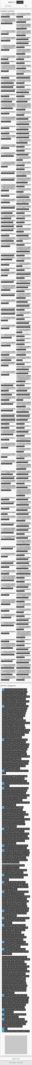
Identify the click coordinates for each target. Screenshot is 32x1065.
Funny (22, 802)
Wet (6, 1019)
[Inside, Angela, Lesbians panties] (23, 604)
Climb (11, 404)
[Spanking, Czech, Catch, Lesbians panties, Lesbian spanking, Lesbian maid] (8, 530)
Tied (7, 997)
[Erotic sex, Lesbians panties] (8, 293)
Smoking (22, 961)
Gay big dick (15, 814)
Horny (10, 838)
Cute (27, 747)
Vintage (20, 1014)
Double (8, 776)
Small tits (17, 988)
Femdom (7, 788)
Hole (8, 836)
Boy (25, 711)
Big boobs (11, 715)
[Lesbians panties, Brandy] (8, 280)
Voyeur (6, 1014)
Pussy (16, 925)
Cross (3, 588)
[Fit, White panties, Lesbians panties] (8, 38)
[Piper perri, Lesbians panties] (8, 312)
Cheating (14, 749)
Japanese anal (23, 860)
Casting (13, 744)
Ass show (4, 173)
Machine (10, 901)
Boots (9, 711)
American (5, 696)
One (2, 674)
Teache (18, 563)
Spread (3, 156)
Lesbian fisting (23, 28)
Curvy (18, 154)
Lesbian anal (4, 108)
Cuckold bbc (10, 766)
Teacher (5, 1002)
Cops (13, 763)
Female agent (12, 805)
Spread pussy (11, 966)
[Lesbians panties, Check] (23, 41)
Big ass (18, 706)
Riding (6, 942)
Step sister (10, 964)
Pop (2, 457)
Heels (14, 838)
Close (3, 410)
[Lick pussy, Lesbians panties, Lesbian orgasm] (23, 665)
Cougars (27, 305)
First (11, 797)
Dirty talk (5, 781)
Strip (4, 978)
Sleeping (11, 951)
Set (2, 394)
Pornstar (19, 504)
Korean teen (11, 877)
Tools (18, 1007)
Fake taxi (16, 795)
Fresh (8, 790)
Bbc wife (11, 727)
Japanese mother (15, 853)
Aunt (25, 692)
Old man (19, 920)
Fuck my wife (16, 800)
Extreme (26, 783)
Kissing (4, 877)
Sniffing (21, 73)
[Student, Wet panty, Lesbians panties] (8, 136)
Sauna (4, 969)
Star (14, 983)
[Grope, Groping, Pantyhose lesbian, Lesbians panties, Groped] (23, 51)
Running (6, 365)
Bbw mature (6, 735)
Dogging (13, 776)
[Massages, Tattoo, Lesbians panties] (23, 352)
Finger (18, 35)
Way (6, 514)
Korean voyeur (18, 875)
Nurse (4, 915)
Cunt (3, 661)
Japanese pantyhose (7, 872)
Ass (25, 689)
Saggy (23, 976)
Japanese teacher (20, 637)
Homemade (5, 833)
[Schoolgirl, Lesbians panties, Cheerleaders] (23, 281)
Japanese (17, 850)
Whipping (24, 1021)
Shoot (18, 568)
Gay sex (23, 824)
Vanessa (6, 34)
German (12, 809)
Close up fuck (17, 756)
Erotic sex (4, 295)
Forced (17, 788)
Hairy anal (26, 833)
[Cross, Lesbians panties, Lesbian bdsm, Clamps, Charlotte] (8, 585)
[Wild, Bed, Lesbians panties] (23, 224)
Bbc (22, 708)
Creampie (24, 739)
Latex (19, 882)
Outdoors (4, 309)
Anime (14, 689)
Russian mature (5, 71)
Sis (23, 959)
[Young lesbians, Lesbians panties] (23, 258)
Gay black (16, 821)
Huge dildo (24, 836)
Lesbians (7, 374)
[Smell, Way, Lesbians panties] (8, 512)
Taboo (26, 997)
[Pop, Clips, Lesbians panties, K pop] (8, 454)
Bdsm (26, 706)
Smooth (5, 954)
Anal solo (5, 694)
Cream (8, 763)
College (3, 463)
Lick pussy (7, 246)
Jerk (14, 870)
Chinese (19, 739)
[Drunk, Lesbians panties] (23, 37)
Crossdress (16, 766)
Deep (21, 771)
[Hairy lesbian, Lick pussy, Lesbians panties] (23, 523)
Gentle (4, 821)
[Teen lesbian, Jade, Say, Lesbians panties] (8, 623)
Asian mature (22, 694)
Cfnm (18, 744)
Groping (23, 54)
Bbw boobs (13, 735)
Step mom (19, 662)
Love (23, 882)
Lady (15, 889)
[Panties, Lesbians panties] (23, 135)
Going (11, 385)
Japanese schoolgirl (21, 870)
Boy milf (5, 737)
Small (4, 961)
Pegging (12, 930)
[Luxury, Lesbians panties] (8, 228)
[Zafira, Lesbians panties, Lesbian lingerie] (23, 127)
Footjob (18, 793)
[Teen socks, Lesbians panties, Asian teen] (23, 330)
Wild (18, 226)
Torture (4, 1007)
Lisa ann (25, 884)
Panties (3, 83)
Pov (12, 927)
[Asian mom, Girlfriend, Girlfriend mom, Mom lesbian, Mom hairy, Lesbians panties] (23, 548)
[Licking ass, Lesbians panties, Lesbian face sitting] (23, 571)
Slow (7, 971)
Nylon (6, 911)
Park (2, 213)
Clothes (4, 768)
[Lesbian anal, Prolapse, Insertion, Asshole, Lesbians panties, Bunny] (8, 105)
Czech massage (6, 744)
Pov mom (12, 939)
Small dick (23, 988)
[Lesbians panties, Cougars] (23, 304)
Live (4, 887)
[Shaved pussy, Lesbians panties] (8, 318)
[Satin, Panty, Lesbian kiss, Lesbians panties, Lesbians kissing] (23, 541)
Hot (11, 833)
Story (16, 961)
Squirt (19, 957)
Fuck (9, 793)
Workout (9, 1026)
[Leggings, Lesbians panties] (23, 414)
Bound (16, 727)
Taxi (9, 1002)
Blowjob (5, 711)
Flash (15, 790)
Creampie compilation (8, 761)
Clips (6, 457)
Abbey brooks (7, 121)
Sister (15, 949)
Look (17, 887)
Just (17, 587)
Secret (12, 993)
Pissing (17, 930)
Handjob (11, 829)
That (19, 997)
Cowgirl (4, 756)
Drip (13, 781)
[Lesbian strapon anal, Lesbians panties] (8, 216)
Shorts (4, 990)
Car (16, 751)
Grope (18, 54)
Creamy (23, 766)
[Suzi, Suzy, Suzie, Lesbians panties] (8, 343)
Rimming (5, 946)
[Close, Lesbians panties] (8, 409)
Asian (10, 689)
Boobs (6, 706)
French (4, 793)
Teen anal (10, 1000)
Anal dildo (5, 703)
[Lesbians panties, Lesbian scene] (8, 352)
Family (12, 788)
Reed (18, 315)
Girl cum (27, 819)
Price (18, 287)
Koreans (21, 877)
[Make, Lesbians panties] (23, 371)
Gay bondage (16, 824)
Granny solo (21, 819)
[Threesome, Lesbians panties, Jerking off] (23, 263)
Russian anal (18, 942)
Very (24, 1014)
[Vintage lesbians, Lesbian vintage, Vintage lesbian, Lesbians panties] (8, 47)
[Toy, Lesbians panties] (8, 257)
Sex (28, 966)
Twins (23, 1005)
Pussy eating (19, 160)
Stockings (5, 973)
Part (16, 932)
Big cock (5, 718)
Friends (3, 226)
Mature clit (8, 360)
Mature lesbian (20, 59)
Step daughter (25, 474)
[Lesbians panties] (23, 45)
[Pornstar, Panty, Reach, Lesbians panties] (23, 502)
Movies (14, 906)
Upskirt (6, 1009)
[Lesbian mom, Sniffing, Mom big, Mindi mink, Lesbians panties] (23, 179)
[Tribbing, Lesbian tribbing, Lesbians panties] (8, 665)
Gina (7, 303)
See (2, 34)
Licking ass (8, 483)
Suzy (5, 345)
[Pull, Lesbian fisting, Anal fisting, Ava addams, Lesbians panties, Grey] (23, 26)
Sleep (21, 951)
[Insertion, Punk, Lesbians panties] (8, 326)
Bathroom (10, 730)
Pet (24, 298)
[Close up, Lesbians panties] (23, 651)
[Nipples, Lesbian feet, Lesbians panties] (23, 140)
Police (16, 935)
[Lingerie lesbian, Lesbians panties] (23, 80)
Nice (4, 913)
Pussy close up (6, 935)
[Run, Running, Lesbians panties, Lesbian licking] (8, 363)
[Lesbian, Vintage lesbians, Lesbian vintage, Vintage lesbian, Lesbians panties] (8, 577)
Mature (26, 891)
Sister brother (13, 976)
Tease (3, 483)
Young (10, 1031)
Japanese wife (6, 857)
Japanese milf (25, 855)
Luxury (3, 230)
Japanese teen (16, 855)
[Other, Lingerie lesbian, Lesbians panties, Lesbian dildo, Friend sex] (8, 645)
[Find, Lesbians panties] (23, 418)
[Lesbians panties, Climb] (8, 402)
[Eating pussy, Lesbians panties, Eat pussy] (23, 238)
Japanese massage (7, 855)
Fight (12, 802)
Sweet (9, 617)
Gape (15, 807)
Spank (24, 969)
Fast (14, 797)
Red (26, 944)
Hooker (16, 841)
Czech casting (25, 756)
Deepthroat (10, 778)
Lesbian (3, 580)
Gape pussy (5, 819)
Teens (22, 1007)
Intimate (5, 848)
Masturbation (26, 896)
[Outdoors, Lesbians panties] (8, 308)
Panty (18, 119)
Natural (9, 915)
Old (24, 918)
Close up (19, 653)
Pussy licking (9, 463)
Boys (22, 735)
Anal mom (26, 701)
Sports (25, 985)
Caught (18, 520)
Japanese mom (25, 850)
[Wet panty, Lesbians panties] (23, 76)
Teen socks (19, 332)
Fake (3, 447)
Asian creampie (13, 699)
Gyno (17, 809)
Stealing (18, 115)
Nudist (22, 911)
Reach (27, 504)
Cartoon (24, 751)
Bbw (14, 706)
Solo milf (11, 988)
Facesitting (9, 795)
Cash (4, 766)
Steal (23, 115)
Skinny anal (5, 976)
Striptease (19, 969)
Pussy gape (5, 930)
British (16, 723)
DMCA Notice (20, 1062)
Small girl (23, 981)
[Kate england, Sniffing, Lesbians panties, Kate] (8, 99)
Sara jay (24, 964)
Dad (4, 776)
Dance (16, 771)
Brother (13, 720)
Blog (11, 2)
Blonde (23, 720)
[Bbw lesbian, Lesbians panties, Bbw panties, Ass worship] (8, 164)
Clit (13, 751)
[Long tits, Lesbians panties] (8, 178)
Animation (7, 16)
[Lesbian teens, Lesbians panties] (8, 56)
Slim (13, 978)
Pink (26, 927)
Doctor (26, 771)
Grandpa (5, 824)
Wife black (14, 1019)
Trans (20, 1000)
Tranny (4, 1000)
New (14, 911)
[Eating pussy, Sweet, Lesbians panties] (8, 615)
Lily (27, 887)
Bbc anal (11, 732)
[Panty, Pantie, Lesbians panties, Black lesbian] (23, 627)
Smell (3, 23)
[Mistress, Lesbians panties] (8, 253)
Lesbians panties (24, 39)
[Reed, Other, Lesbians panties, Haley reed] (23, 312)
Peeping (23, 520)
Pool (24, 937)
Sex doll (7, 202)
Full (3, 797)
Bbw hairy (5, 732)
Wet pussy (19, 251)
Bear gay (20, 718)
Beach (14, 708)
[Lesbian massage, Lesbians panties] (23, 216)
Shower (27, 959)
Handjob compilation (8, 841)
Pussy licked (5, 939)
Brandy (11, 282)
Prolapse (10, 108)
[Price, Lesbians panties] (23, 285)
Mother (18, 674)
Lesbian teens (5, 59)
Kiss (16, 877)
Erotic (14, 783)
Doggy (22, 778)
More (11, 896)
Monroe (18, 474)
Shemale (16, 951)
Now (18, 911)
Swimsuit (23, 971)
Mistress (3, 255)
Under (11, 1012)
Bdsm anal (22, 727)
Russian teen (6, 944)
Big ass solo (10, 725)
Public (4, 927)
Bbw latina (11, 723)
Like (9, 884)
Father (9, 800)
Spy (3, 957)
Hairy (6, 829)
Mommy (5, 901)
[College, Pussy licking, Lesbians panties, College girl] (8, 461)
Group (11, 819)
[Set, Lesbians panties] (8, 393)
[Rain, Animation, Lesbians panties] (8, 14)
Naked (12, 913)
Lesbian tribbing (10, 668)
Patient (18, 22)
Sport (3, 434)
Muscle (20, 901)
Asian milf (11, 694)
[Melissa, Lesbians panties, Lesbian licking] (8, 238)
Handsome (16, 831)
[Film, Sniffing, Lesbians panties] (23, 71)
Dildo (4, 773)
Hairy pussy (17, 836)
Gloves (26, 814)
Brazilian (17, 730)
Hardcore (19, 838)
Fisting (26, 788)
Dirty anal (19, 776)
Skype (11, 971)
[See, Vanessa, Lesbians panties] (8, 31)
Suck (27, 976)
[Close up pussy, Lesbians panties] (8, 388)
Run (2, 365)
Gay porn (13, 812)
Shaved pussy (4, 320)
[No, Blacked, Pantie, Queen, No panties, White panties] (23, 99)
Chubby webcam (7, 747)
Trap (18, 538)
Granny (10, 807)
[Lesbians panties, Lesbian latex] (23, 444)
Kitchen (25, 875)
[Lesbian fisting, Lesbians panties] (23, 449)
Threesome (19, 266)
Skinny (9, 954)
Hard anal (22, 841)
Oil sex (9, 923)
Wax (14, 1026)
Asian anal (13, 701)
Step (13, 959)
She (16, 964)
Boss (4, 725)
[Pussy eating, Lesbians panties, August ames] (23, 157)
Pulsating (16, 937)
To (27, 1000)
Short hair (5, 983)
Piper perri (4, 313)
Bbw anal (10, 713)
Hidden (16, 829)
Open (6, 918)
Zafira (18, 129)
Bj (10, 706)
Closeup (5, 742)
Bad (18, 302)
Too (4, 1005)
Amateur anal (6, 701)
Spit (10, 973)
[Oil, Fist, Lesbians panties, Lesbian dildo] (8, 536)
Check (26, 43)
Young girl (23, 1031)
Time (15, 997)
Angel (16, 694)
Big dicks (21, 732)
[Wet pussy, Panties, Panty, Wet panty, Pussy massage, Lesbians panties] (23, 248)
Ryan (24, 942)
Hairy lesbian (20, 526)
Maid (19, 894)
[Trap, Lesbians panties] (23, 536)
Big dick (18, 720)
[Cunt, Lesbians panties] (8, 659)
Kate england (4, 101)
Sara (4, 985)
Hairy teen (23, 176)
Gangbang (20, 807)
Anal (6, 689)
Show (8, 961)
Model (19, 906)
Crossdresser (17, 742)
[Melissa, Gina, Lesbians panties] (8, 300)
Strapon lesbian (20, 458)
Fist (5, 539)
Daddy (25, 776)
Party (6, 925)
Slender (17, 978)
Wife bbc (23, 1024)
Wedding (5, 1024)
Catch (12, 532)
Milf (3, 894)
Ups (11, 1009)
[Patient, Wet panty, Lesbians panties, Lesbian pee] (23, 19)
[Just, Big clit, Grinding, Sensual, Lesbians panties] (23, 584)
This (23, 1002)
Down (17, 781)
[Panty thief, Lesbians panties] (23, 272)
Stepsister (4, 207)
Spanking (3, 532)
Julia (23, 865)
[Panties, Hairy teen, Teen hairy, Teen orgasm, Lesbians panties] (23, 173)
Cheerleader (19, 298)
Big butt (27, 730)
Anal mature (22, 699)
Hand (18, 559)
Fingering (4, 337)
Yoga (6, 1031)
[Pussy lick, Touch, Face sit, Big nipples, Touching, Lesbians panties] (23, 404)
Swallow (13, 969)
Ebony (6, 783)
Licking (3, 202)
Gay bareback (12, 826)
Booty (22, 730)
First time (24, 797)
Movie (24, 899)
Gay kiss (22, 197)
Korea (6, 875)
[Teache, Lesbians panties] (23, 561)
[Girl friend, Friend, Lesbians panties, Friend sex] (23, 347)
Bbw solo (18, 715)
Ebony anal (20, 783)
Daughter (16, 778)
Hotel (4, 836)
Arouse (26, 133)
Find (18, 420)
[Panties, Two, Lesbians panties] (23, 609)
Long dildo (19, 441)
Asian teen (11, 696)
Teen (3, 604)
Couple (18, 92)
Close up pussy (5, 390)
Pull (17, 28)
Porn (18, 203)
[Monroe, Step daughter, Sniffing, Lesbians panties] (23, 471)
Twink (18, 1002)
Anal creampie (12, 703)
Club (21, 761)
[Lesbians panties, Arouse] (23, 131)
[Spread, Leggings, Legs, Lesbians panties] (8, 153)
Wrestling (17, 1024)
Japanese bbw (14, 857)
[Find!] (25, 6)
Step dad (19, 973)
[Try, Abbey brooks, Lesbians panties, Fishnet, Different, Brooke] (8, 118)
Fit (2, 40)
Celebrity (24, 749)
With (10, 1021)
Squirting (20, 985)
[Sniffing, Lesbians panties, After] (23, 206)
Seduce (4, 981)
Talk (9, 1007)
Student (3, 138)
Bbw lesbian (4, 166)
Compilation (12, 739)
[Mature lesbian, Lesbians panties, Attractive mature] (23, 56)
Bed (21, 226)
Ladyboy (5, 884)
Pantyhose (22, 925)
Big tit (9, 737)
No (17, 101)
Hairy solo (5, 843)
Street (13, 973)
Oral (24, 920)
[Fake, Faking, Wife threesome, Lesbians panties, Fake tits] (8, 445)
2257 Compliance (12, 1062)
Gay (6, 807)
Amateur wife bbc (7, 692)
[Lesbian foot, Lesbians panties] (8, 273)
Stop (28, 971)
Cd (19, 751)
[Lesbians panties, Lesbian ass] (23, 481)
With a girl (10, 1024)
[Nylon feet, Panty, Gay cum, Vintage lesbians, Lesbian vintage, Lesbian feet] (8, 287)
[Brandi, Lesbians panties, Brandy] (23, 409)
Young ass (19, 390)
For (12, 790)
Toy (2, 259)
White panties (7, 40)
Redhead (12, 944)
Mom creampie (13, 891)
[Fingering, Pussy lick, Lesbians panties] (8, 335)
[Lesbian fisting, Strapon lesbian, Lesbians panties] (23, 229)
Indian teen (11, 848)
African (23, 703)
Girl (17, 812)
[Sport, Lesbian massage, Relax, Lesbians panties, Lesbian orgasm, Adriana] (8, 431)
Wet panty (23, 22)
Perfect (10, 937)
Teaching (9, 490)
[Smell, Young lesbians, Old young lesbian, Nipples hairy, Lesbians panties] (8, 20)
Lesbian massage (20, 218)
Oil (2, 539)
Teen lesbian (4, 625)
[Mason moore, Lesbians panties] (23, 189)
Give (10, 814)
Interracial (20, 845)
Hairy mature (12, 843)
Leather (14, 884)
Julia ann (5, 862)
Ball (14, 737)
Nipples (18, 142)
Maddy (18, 369)
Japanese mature (25, 853)
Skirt (24, 973)
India (15, 845)
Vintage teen (6, 1016)
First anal (5, 805)
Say (12, 625)
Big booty (5, 715)
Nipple (8, 913)
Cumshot (14, 754)
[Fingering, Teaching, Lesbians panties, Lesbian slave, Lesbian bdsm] (8, 487)
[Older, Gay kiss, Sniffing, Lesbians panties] (23, 194)
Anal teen (19, 701)
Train (18, 499)
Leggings (8, 156)
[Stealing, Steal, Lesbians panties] (23, 112)
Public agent (21, 927)
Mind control (19, 16)
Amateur (15, 692)
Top (25, 995)
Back (18, 735)
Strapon (24, 957)
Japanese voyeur (7, 867)
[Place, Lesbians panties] (8, 546)
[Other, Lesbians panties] (23, 430)
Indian (6, 845)
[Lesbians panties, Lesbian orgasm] (23, 677)
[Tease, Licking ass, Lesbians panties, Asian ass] (8, 481)
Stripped (8, 985)
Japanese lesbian (20, 495)
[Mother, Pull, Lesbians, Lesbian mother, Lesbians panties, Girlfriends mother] (23, 671)
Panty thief (19, 274)
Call (8, 759)
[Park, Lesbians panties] (8, 211)
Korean (11, 875)
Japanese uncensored (13, 862)
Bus (22, 706)
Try (2, 121)
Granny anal (5, 809)
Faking (6, 447)
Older (18, 197)
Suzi (2, 345)
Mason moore (20, 191)
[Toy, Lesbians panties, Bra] (23, 485)
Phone (4, 932)
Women (18, 124)
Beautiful (5, 723)
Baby (23, 713)
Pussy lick (9, 337)
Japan (4, 853)
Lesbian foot (4, 275)
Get (15, 819)
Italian (25, 845)
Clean (27, 744)
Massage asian (11, 899)
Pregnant (11, 925)
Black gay (22, 723)
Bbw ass (16, 725)
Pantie (3, 87)
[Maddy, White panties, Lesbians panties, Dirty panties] (23, 507)
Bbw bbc (5, 730)
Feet (22, 788)
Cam (4, 751)
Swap (9, 981)
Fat (28, 795)
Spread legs (18, 959)
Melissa (3, 241)
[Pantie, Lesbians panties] (8, 85)
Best (25, 708)
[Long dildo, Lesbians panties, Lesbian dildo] (23, 438)
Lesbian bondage (5, 654)
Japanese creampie (7, 870)
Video (11, 1016)
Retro (10, 946)
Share (18, 983)
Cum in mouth (15, 747)
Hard (12, 836)
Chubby (23, 742)
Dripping (12, 771)
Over (27, 918)
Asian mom (19, 551)
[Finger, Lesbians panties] (23, 618)
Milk (23, 894)
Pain (19, 932)
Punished (25, 390)
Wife (10, 1019)
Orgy (14, 920)
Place (3, 548)
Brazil (23, 715)
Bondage (9, 708)
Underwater (5, 1012)
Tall (24, 1000)
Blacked (21, 101)
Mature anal (5, 896)
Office (4, 920)
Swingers (17, 971)
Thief (26, 1002)
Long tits (3, 180)
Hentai (4, 831)
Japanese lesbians (21, 109)
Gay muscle (5, 817)
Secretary (18, 966)
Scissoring (4, 91)
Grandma (5, 814)
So (18, 981)
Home (22, 831)
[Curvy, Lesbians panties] (23, 153)
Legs (12, 156)
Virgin (15, 1014)
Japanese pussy (6, 865)
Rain (2, 16)
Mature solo (23, 903)
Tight (11, 997)
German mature (5, 190)
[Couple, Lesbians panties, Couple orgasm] (23, 90)
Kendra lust (5, 879)
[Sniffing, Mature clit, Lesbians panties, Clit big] (8, 357)
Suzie (9, 345)
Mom (6, 891)
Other (21, 315)
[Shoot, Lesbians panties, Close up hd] (23, 566)
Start (10, 983)
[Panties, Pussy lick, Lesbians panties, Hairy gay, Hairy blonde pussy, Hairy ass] (23, 466)
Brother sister (17, 713)
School (8, 959)
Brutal (27, 723)
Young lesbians (8, 23)
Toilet (10, 995)
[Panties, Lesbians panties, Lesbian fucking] (8, 80)
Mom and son (17, 896)
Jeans (24, 857)
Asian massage (19, 696)
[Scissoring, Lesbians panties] (8, 89)
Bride (16, 732)
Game (21, 814)
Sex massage (6, 993)
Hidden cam (26, 829)
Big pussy (5, 727)
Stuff (6, 949)
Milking (16, 903)
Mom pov (17, 908)
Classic (4, 759)
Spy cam (5, 966)
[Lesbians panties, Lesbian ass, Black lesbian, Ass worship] (8, 145)
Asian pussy (19, 360)
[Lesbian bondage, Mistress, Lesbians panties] (8, 652)
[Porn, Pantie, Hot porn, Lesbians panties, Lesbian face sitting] (23, 201)
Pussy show (10, 932)
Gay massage (6, 812)
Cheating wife (24, 763)
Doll (10, 781)
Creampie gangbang (16, 759)
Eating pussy (19, 241)
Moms (15, 901)
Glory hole (22, 812)
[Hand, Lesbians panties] (23, 557)
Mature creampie (7, 906)
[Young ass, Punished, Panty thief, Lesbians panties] (23, 388)
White (4, 1026)
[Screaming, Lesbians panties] (23, 325)
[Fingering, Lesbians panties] (8, 414)
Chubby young (11, 768)
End (10, 783)
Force (12, 793)
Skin (4, 971)
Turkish (13, 1002)
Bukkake (14, 718)
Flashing (23, 793)
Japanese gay (15, 867)
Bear (9, 718)
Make (18, 373)
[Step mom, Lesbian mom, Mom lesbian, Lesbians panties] (23, 660)
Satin (18, 544)
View (11, 1014)
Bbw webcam (6, 720)
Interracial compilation (20, 848)
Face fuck (17, 802)
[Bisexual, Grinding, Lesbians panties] (23, 66)
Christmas (10, 756)
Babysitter (18, 737)
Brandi (18, 412)
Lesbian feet (24, 142)
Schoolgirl (19, 283)
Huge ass (20, 833)
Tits (3, 997)
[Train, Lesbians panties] (23, 497)
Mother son (10, 908)
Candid (22, 747)
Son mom (5, 988)
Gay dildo (9, 821)
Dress (4, 778)
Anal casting (5, 699)
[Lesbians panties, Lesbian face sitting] (8, 397)
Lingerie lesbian (20, 83)
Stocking (5, 964)
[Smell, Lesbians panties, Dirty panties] (8, 471)
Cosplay (8, 754)
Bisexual (18, 68)
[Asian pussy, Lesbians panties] (23, 357)
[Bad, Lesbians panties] (23, 300)
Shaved (26, 951)
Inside (18, 607)
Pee (15, 927)
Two (22, 612)
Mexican (26, 901)
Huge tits (5, 838)
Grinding (23, 68)
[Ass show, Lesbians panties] (8, 171)
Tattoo (23, 354)
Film (18, 73)
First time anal (6, 802)
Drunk (18, 39)
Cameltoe (26, 761)
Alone (18, 703)
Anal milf (21, 692)
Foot (4, 790)
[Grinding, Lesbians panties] (8, 476)
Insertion (3, 328)
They (11, 1005)
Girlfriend (25, 551)
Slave (12, 961)
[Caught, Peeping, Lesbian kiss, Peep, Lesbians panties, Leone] (23, 518)
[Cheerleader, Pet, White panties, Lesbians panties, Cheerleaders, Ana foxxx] (23, 295)
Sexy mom (23, 990)
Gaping (15, 817)
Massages (19, 354)
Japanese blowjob (18, 872)
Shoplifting (10, 990)
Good (9, 824)
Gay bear (22, 821)
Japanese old (15, 860)
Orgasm (17, 918)
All (22, 689)
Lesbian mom (20, 182)
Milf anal (5, 903)
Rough (14, 946)
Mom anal (19, 899)
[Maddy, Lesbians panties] (8, 523)
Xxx (6, 1028)
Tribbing (3, 668)
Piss (8, 927)
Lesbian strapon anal (6, 218)
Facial (4, 795)
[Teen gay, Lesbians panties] (23, 393)
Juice (3, 374)
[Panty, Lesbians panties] (23, 117)
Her (21, 829)
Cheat (17, 768)
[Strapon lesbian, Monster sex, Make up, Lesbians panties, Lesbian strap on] (23, 455)
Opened (11, 918)
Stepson (14, 985)
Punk (8, 328)
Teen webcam (17, 1005)
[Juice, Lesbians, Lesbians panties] (8, 372)
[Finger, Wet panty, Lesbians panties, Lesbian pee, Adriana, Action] (23, 32)
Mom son (13, 894)
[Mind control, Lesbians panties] (23, 14)
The (7, 1005)
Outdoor (9, 920)
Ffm (7, 797)
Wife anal (18, 1021)
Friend (24, 349)
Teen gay (19, 394)
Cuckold (10, 742)
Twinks (13, 1007)
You (28, 1031)
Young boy (16, 1031)
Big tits (20, 711)
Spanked (14, 981)
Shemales (16, 990)
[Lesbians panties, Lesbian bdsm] (23, 163)
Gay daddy (5, 826)
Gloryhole (21, 817)
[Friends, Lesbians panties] (8, 224)
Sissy (4, 959)
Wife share (19, 1026)
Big (18, 708)
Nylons (17, 913)
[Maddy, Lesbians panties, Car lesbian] (23, 367)
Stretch (8, 978)
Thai (15, 995)
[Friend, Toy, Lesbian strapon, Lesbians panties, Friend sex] (23, 397)
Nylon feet (4, 290)
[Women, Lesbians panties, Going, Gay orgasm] (23, 121)
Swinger (8, 957)
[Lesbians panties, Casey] (23, 622)
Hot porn (26, 203)
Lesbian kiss (26, 544)
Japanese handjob (16, 865)
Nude (26, 911)
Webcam (5, 1021)
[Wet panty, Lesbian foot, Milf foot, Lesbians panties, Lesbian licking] (23, 594)
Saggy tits (22, 978)
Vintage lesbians (5, 50)
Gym (21, 809)
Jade (9, 625)
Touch (23, 406)
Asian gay (26, 696)
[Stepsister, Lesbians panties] (8, 206)
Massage (20, 891)
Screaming (19, 327)
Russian (11, 942)
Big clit (21, 587)
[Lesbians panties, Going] (8, 383)
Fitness (4, 800)
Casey (26, 624)
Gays (11, 817)
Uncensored (22, 1009)
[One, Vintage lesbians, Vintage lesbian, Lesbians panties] (8, 671)
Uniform (15, 1009)
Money (4, 899)
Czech (8, 532)
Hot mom (9, 831)
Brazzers (15, 711)
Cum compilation (22, 754)
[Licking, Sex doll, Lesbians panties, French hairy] (8, 200)
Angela (22, 607)
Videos (16, 1016)
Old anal (5, 923)
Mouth (4, 908)
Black (4, 708)
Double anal (23, 781)
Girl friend (19, 349)
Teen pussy (7, 604)
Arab (19, 689)
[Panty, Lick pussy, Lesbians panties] (8, 243)
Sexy (19, 976)
